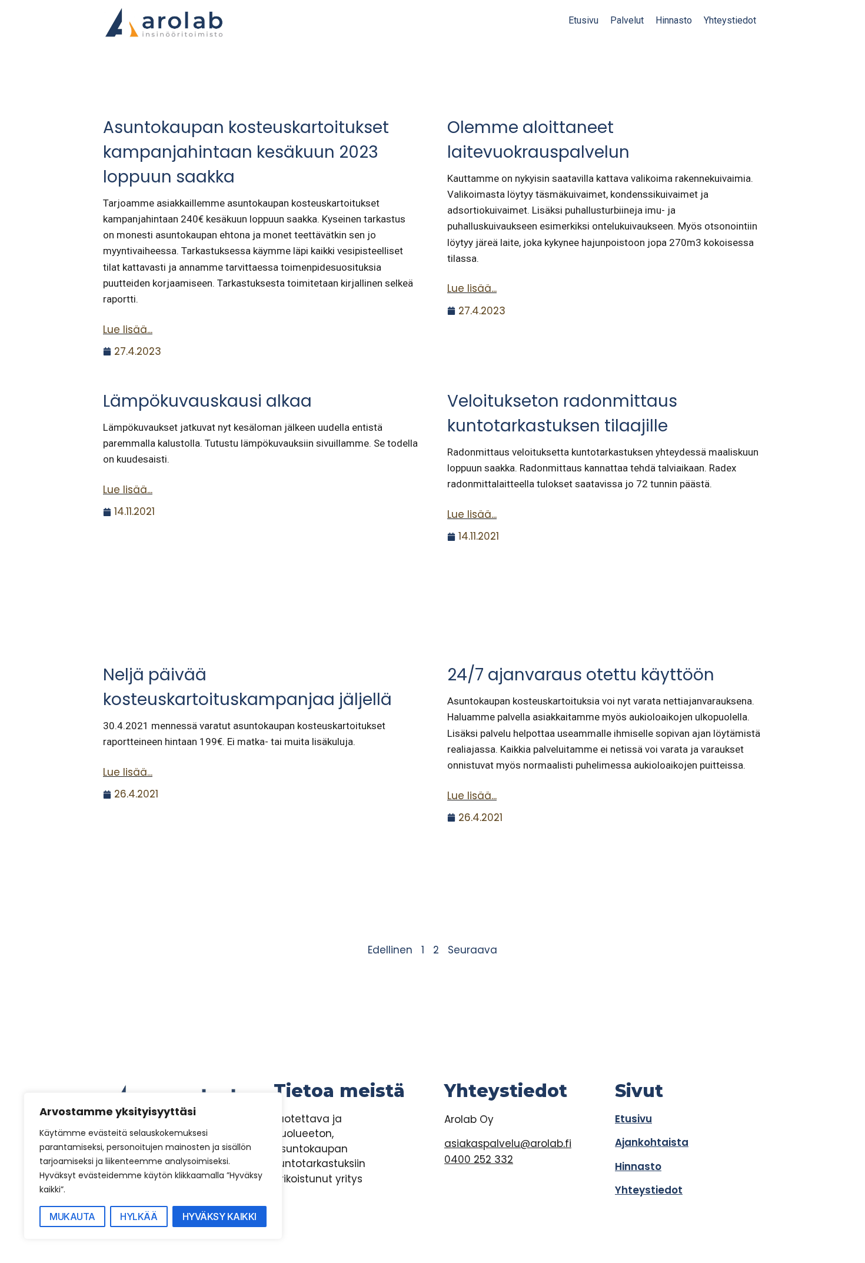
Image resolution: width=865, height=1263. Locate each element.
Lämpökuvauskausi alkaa (207, 401)
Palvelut (627, 20)
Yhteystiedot (730, 20)
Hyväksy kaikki (219, 1216)
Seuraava (472, 950)
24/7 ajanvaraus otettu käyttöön (580, 674)
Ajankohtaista (651, 1142)
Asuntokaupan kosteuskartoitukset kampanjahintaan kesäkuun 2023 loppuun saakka (246, 152)
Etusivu (583, 20)
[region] (153, 1165)
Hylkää (138, 1216)
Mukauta (72, 1216)
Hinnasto (674, 20)
